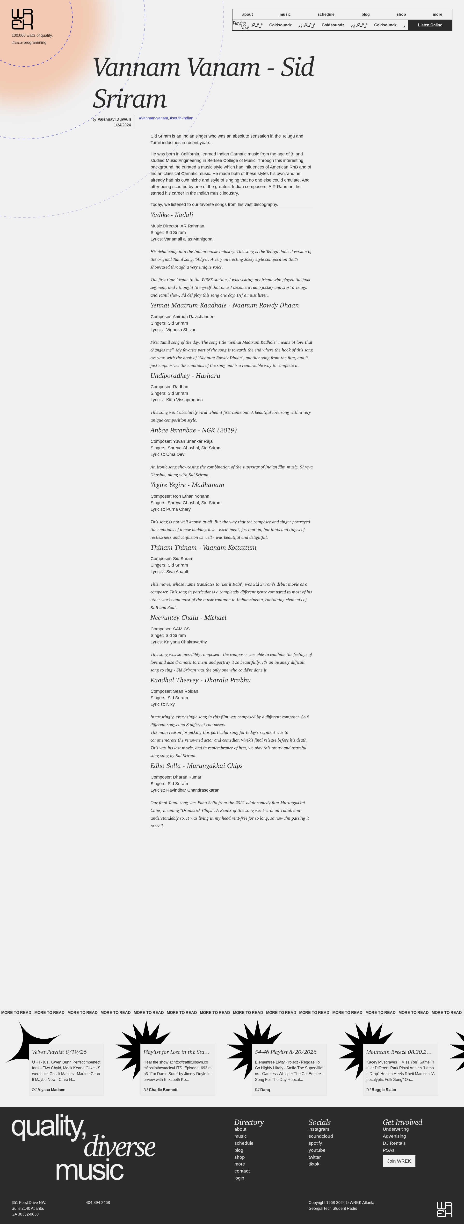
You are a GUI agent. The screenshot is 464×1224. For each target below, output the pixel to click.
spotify (315, 1143)
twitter (315, 1157)
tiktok (314, 1163)
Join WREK (399, 1161)
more (239, 1163)
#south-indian (181, 118)
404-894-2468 (98, 1203)
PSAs (389, 1150)
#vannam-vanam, (154, 118)
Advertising (394, 1136)
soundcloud (321, 1136)
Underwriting (396, 1129)
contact (242, 1170)
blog (238, 1150)
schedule (244, 1143)
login (239, 1177)
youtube (317, 1150)
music (240, 1136)
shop (239, 1157)
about (240, 1129)
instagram (319, 1129)
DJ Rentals (394, 1143)
